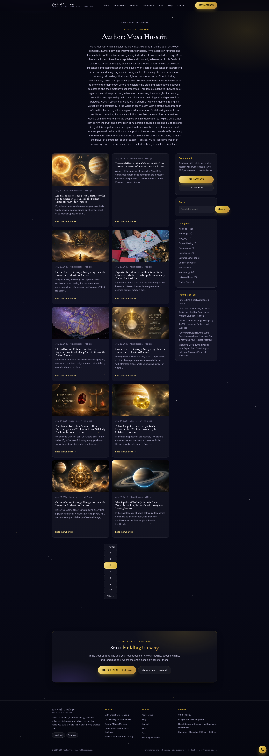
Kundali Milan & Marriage (116, 724)
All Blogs (88, 190)
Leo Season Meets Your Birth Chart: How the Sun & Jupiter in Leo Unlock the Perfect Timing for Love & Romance (80, 198)
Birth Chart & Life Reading (117, 715)
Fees (161, 5)
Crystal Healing (186, 243)
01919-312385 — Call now (117, 670)
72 (110, 590)
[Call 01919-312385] (262, 749)
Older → (110, 596)
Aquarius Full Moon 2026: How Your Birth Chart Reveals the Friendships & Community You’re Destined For (140, 275)
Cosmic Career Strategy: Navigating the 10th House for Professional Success (80, 273)
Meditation (184, 267)
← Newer (110, 547)
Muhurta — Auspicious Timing (119, 736)
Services (134, 5)
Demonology (185, 248)
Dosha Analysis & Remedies (118, 719)
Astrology (183, 233)
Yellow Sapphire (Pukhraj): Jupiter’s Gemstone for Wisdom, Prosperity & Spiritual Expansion (135, 429)
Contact (181, 5)
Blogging (183, 238)
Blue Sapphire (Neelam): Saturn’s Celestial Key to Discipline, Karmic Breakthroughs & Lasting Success (139, 505)
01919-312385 (206, 5)
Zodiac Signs (185, 282)
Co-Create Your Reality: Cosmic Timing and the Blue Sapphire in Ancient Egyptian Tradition (194, 312)
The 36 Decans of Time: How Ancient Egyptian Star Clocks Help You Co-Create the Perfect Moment (80, 352)
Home (106, 5)
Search (222, 209)
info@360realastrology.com (191, 719)
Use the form (196, 187)
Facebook (58, 735)
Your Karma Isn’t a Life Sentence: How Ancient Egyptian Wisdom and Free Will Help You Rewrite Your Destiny (80, 429)
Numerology (185, 272)
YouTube (72, 735)
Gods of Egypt (186, 262)
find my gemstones (151, 737)
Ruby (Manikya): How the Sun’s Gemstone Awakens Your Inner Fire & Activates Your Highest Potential (196, 336)
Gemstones (148, 5)
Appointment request (154, 670)
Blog (144, 719)
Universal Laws (186, 277)
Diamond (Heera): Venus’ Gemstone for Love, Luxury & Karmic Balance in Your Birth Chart (140, 165)
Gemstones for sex (188, 258)
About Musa (120, 5)
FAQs (170, 5)
